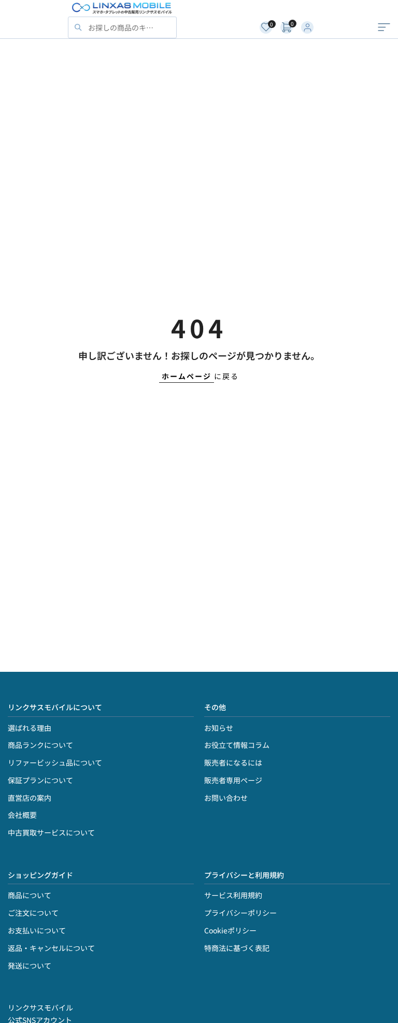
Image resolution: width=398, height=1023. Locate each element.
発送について (29, 965)
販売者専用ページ (233, 780)
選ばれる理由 (29, 728)
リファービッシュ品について (55, 762)
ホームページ (186, 376)
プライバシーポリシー (240, 912)
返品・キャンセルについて (51, 948)
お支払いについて (37, 930)
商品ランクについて (40, 745)
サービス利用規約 (233, 895)
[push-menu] (384, 27)
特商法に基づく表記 (236, 948)
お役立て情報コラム (236, 745)
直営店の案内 (29, 798)
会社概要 (22, 815)
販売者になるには (233, 762)
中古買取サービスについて (51, 832)
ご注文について (33, 912)
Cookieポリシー (230, 930)
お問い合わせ (226, 798)
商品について (29, 895)
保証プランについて (40, 780)
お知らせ (218, 728)
